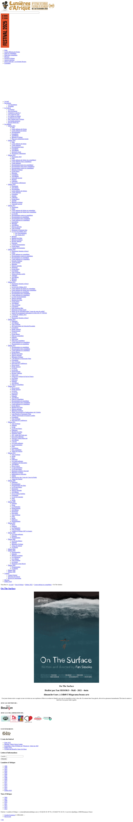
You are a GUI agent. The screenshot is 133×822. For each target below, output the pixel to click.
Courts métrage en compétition (42, 584)
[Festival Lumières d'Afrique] (28, 11)
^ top (2, 819)
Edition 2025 (8, 747)
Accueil (11, 584)
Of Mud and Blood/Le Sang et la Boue (15, 749)
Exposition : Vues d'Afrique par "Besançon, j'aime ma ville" (21, 746)
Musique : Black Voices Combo (13, 744)
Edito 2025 (7, 742)
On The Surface (8, 588)
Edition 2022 (28, 584)
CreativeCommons (9, 815)
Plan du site (7, 816)
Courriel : (4, 756)
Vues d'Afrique (19, 584)
